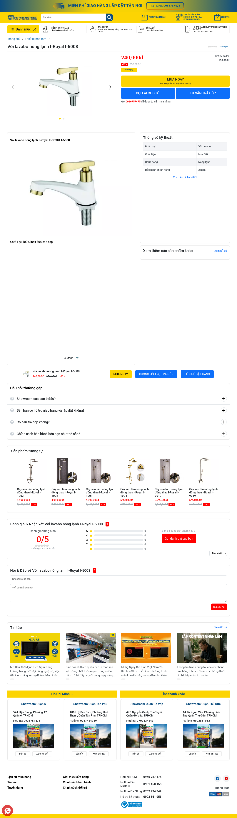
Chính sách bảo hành (77, 782)
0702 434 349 (152, 791)
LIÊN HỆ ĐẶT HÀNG (197, 374)
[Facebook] (217, 778)
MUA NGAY (120, 374)
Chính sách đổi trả (75, 787)
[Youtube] (226, 778)
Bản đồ (22, 753)
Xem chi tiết (42, 753)
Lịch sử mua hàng (19, 777)
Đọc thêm (69, 358)
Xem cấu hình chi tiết (185, 177)
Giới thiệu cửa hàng (76, 777)
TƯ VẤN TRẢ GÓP (203, 93)
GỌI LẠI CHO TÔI (148, 93)
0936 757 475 (152, 777)
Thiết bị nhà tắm (36, 39)
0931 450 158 (152, 784)
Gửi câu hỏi (219, 606)
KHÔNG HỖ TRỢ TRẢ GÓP (156, 374)
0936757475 (171, 6)
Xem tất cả (220, 250)
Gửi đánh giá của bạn (179, 538)
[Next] (110, 87)
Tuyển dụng (15, 787)
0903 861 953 (152, 797)
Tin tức (12, 782)
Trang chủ (14, 39)
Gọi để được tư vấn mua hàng (146, 101)
